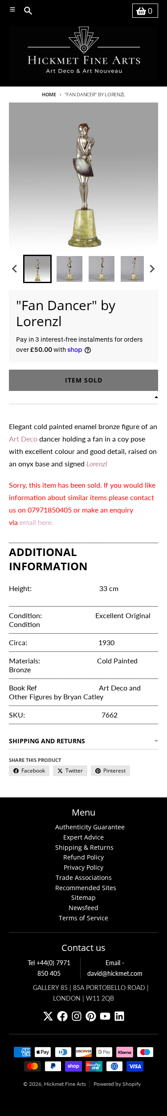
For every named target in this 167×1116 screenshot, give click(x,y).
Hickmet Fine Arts (65, 1084)
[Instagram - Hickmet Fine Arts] (76, 1016)
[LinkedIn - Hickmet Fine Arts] (119, 1016)
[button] (37, 269)
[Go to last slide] (15, 269)
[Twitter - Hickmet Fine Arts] (48, 1016)
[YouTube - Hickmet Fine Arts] (105, 1016)
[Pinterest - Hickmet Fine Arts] (91, 1016)
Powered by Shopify (117, 1084)
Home (49, 94)
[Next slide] (152, 269)
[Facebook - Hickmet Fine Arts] (62, 1016)
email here (36, 522)
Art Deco (23, 438)
